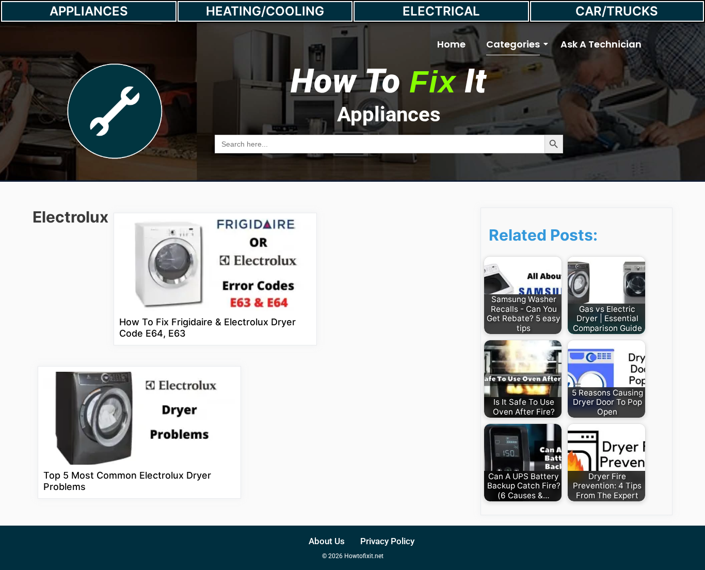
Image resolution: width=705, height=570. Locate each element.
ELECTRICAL (441, 11)
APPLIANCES (89, 11)
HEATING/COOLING (265, 11)
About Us (327, 541)
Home (451, 44)
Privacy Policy (387, 541)
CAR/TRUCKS (616, 11)
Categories (513, 44)
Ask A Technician (601, 44)
